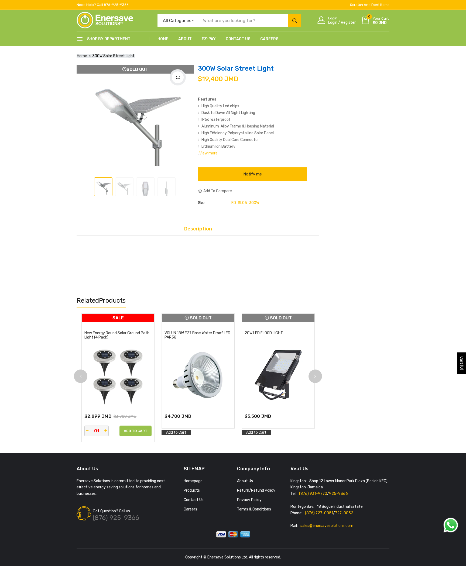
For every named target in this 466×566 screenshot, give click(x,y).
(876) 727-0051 (319, 513)
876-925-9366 (116, 5)
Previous (80, 376)
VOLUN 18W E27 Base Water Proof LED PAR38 (197, 335)
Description (198, 229)
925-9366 (338, 493)
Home (162, 39)
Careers (269, 39)
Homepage (193, 481)
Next (315, 376)
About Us (245, 481)
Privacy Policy (249, 500)
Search (294, 20)
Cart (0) (461, 363)
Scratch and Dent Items (369, 5)
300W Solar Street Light (236, 68)
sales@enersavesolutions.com (326, 525)
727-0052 (344, 513)
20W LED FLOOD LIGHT (264, 333)
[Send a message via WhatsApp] (450, 525)
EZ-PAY (209, 39)
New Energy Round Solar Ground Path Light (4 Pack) (116, 335)
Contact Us (238, 39)
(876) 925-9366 (116, 518)
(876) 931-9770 (313, 493)
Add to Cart (176, 432)
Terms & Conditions (254, 509)
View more (208, 153)
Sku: (201, 203)
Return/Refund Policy (256, 490)
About (185, 39)
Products (192, 490)
